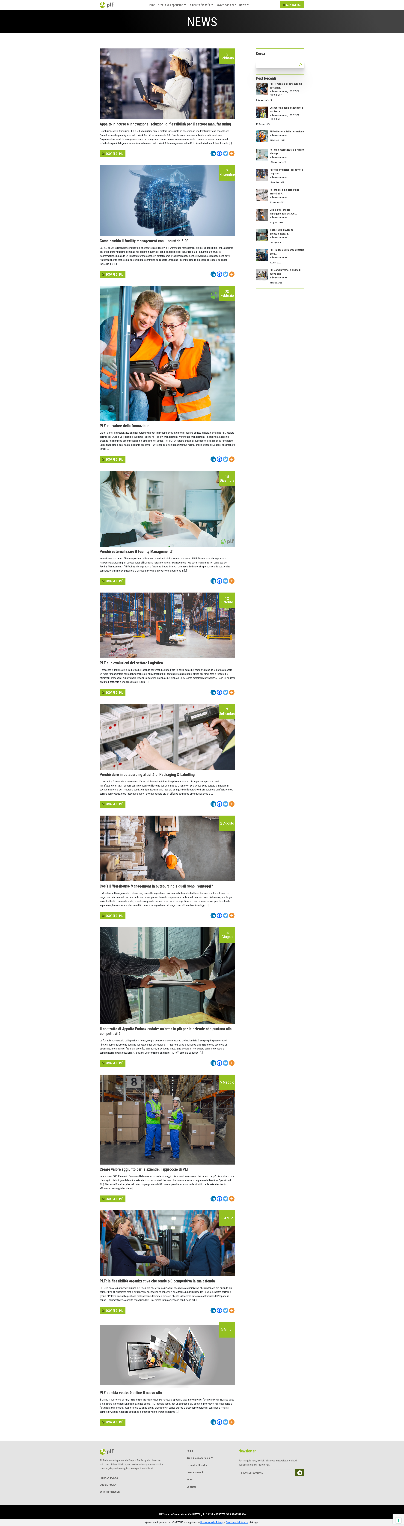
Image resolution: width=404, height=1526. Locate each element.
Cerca (260, 53)
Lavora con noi (225, 5)
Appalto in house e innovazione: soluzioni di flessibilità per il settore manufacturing (165, 124)
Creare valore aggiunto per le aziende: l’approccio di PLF (144, 1169)
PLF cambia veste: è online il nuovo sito (131, 1392)
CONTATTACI (294, 5)
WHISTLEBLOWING (110, 1492)
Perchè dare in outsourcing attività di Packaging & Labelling (147, 774)
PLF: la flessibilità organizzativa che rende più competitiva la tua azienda (157, 1281)
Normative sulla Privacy (211, 1522)
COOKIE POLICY (108, 1484)
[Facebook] (219, 153)
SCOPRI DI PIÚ (114, 154)
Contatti (191, 1486)
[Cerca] (300, 64)
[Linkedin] (213, 153)
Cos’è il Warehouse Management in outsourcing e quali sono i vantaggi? (156, 886)
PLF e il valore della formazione (124, 425)
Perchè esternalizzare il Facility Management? (136, 551)
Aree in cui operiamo (170, 5)
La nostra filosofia (199, 5)
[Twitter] (225, 153)
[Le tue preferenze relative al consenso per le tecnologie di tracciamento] (398, 1520)
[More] (232, 153)
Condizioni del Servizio (237, 1522)
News (242, 5)
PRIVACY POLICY (109, 1477)
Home (151, 5)
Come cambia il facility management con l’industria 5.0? (144, 241)
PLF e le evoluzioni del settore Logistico (131, 663)
